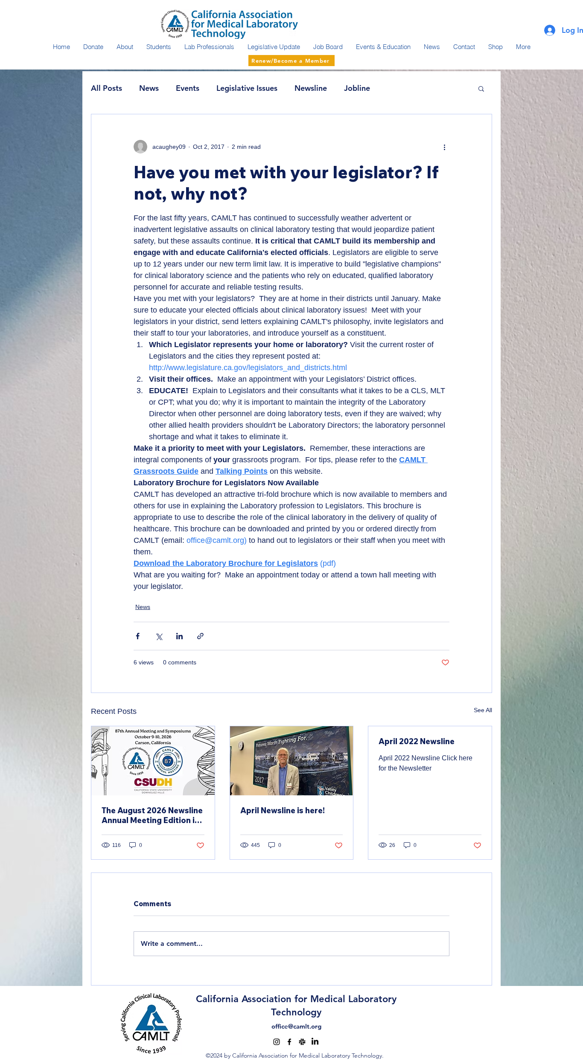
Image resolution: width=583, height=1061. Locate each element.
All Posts (106, 88)
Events (187, 88)
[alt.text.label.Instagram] (276, 1042)
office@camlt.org (296, 1026)
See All (483, 710)
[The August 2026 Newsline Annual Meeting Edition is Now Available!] (153, 760)
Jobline (357, 88)
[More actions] (444, 147)
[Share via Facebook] (138, 636)
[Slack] (302, 1042)
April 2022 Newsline (417, 741)
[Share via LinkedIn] (179, 636)
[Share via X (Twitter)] (158, 636)
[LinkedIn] (315, 1042)
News (149, 88)
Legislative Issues (246, 88)
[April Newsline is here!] (291, 760)
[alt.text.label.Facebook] (289, 1042)
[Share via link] (200, 636)
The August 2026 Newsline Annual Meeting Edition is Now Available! (152, 815)
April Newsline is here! (282, 810)
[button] (481, 88)
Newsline (310, 88)
